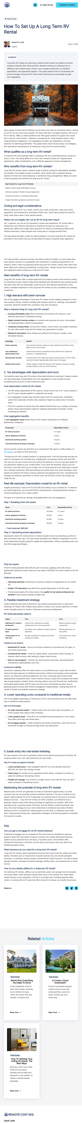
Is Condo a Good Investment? (60, 981)
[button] (35, 5)
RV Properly (8, 452)
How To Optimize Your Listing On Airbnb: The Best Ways (21, 1061)
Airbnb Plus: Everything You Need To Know (22, 981)
